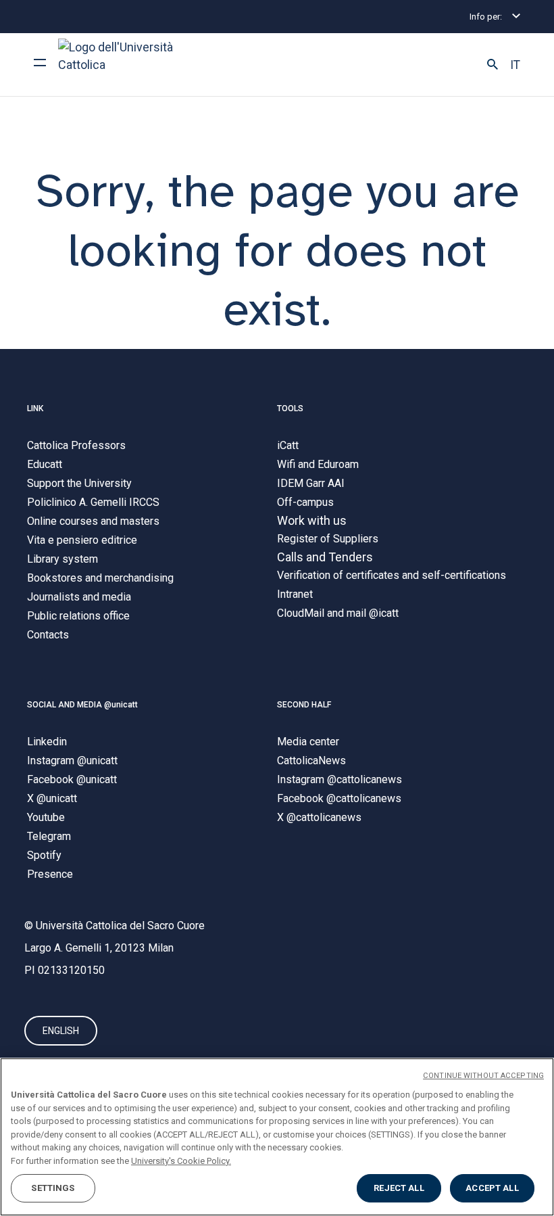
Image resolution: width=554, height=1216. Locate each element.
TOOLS (290, 408)
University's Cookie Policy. (181, 1161)
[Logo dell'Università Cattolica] (121, 65)
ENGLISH (61, 1030)
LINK (35, 408)
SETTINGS (52, 1188)
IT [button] (515, 65)
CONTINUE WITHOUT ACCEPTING (483, 1075)
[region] (277, 1137)
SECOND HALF (304, 704)
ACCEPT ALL (491, 1188)
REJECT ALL (399, 1188)
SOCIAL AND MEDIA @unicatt (82, 704)
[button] (492, 65)
